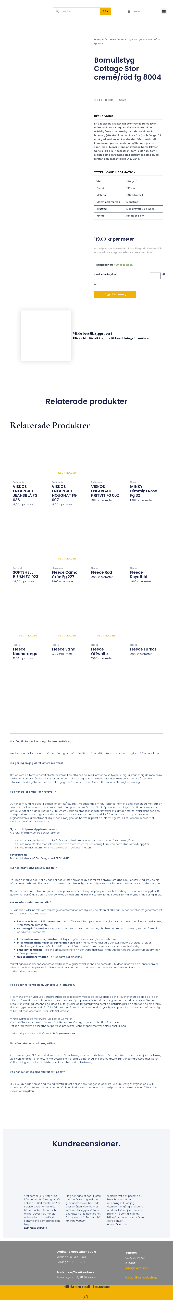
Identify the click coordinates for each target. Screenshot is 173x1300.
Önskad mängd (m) (105, 274)
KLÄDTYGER (109, 39)
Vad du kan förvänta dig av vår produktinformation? (42, 985)
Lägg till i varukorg (115, 294)
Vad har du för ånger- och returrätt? (33, 791)
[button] (164, 11)
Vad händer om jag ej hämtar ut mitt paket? (37, 1072)
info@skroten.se (137, 1268)
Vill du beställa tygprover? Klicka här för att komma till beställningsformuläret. (112, 336)
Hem (97, 39)
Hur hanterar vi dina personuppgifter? (33, 868)
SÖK (105, 11)
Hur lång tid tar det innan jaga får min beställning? (41, 741)
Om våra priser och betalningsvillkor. (33, 1043)
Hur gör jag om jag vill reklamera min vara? (36, 763)
